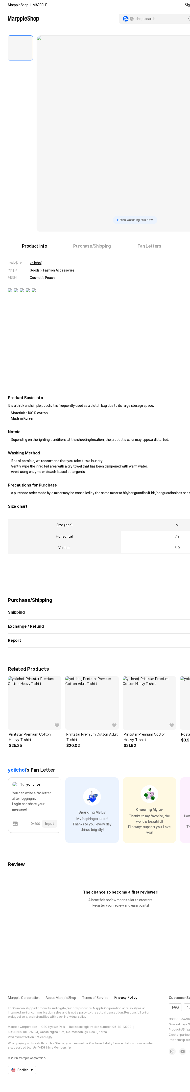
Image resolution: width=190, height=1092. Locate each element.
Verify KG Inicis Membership (52, 1047)
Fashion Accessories (58, 270)
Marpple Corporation (24, 998)
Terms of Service (95, 998)
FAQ (175, 1007)
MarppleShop (18, 5)
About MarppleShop (61, 998)
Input (49, 824)
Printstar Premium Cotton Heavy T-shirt (30, 737)
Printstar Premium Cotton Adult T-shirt (92, 737)
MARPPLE (40, 5)
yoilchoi (35, 263)
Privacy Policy (126, 997)
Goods (35, 270)
